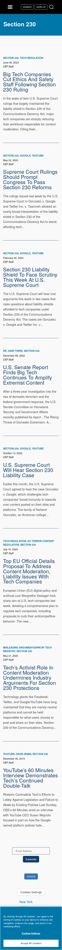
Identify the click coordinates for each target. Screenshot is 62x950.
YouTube (38, 155)
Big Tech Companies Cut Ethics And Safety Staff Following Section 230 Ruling (29, 81)
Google (25, 155)
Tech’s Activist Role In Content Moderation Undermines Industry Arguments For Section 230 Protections (29, 677)
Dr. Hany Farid (13, 350)
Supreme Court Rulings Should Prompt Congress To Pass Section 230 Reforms (30, 179)
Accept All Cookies (31, 943)
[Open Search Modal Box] (52, 7)
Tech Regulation (31, 58)
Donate (27, 7)
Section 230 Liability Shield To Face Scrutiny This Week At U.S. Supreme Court (30, 277)
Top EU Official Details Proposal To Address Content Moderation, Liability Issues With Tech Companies (29, 571)
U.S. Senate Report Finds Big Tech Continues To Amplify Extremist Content (27, 374)
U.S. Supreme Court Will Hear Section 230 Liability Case (28, 470)
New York (26, 901)
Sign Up (41, 7)
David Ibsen (23, 754)
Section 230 (11, 58)
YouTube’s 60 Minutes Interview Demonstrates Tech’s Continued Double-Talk (30, 777)
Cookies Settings (31, 892)
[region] (31, 928)
